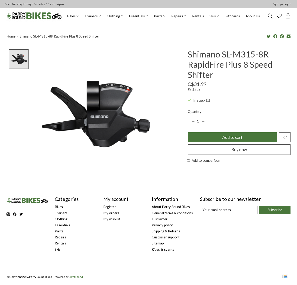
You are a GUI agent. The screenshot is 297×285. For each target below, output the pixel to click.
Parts (59, 231)
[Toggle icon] (270, 16)
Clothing (61, 219)
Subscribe (275, 210)
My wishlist (111, 219)
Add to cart (232, 137)
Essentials (62, 225)
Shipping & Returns (166, 231)
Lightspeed (76, 277)
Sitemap (158, 243)
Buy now (239, 149)
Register (109, 207)
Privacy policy (162, 225)
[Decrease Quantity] (193, 121)
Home (11, 36)
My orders (111, 213)
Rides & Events (163, 249)
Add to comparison (206, 160)
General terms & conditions (172, 213)
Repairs (60, 237)
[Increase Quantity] (203, 121)
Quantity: (195, 112)
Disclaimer (160, 219)
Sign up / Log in (282, 4)
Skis (58, 249)
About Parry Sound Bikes (171, 207)
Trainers (61, 213)
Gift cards (232, 16)
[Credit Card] (285, 277)
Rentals (198, 16)
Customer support (166, 237)
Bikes (59, 207)
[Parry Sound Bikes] (34, 16)
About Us (252, 16)
